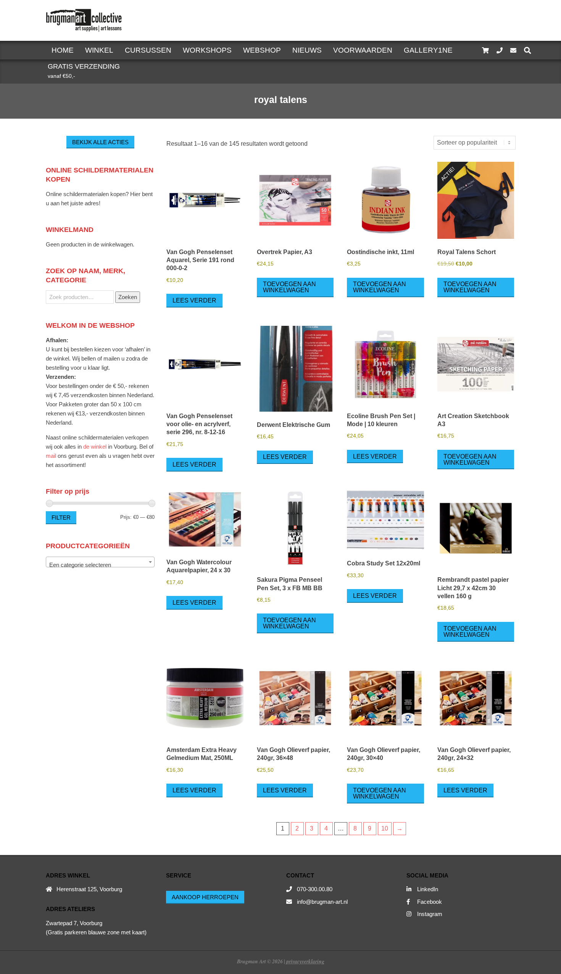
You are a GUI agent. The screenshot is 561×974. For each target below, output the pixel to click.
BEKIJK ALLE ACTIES (100, 142)
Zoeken (127, 297)
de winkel (94, 446)
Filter (61, 517)
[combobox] (100, 562)
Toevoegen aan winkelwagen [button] (289, 287)
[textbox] (100, 565)
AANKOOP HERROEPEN (205, 897)
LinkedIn (427, 889)
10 (384, 828)
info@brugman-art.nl (322, 901)
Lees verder (194, 300)
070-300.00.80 (314, 889)
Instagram (429, 914)
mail (51, 455)
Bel (143, 446)
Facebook (429, 901)
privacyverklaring (305, 961)
